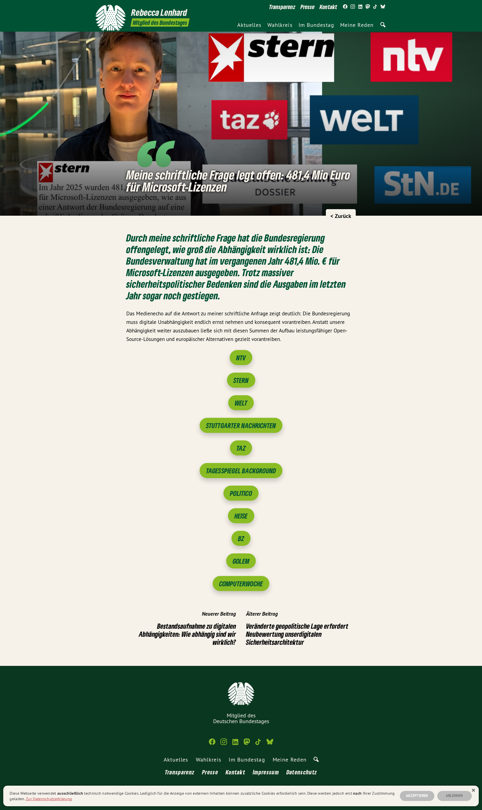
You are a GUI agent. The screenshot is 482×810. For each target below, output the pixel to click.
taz (241, 448)
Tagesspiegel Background (241, 471)
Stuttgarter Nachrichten (241, 425)
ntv (241, 358)
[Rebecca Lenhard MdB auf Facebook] (345, 7)
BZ (241, 538)
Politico (241, 493)
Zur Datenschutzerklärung (49, 798)
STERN (241, 380)
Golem (241, 561)
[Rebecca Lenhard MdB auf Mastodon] (368, 7)
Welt (241, 403)
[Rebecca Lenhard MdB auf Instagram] (352, 7)
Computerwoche (241, 584)
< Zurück (340, 216)
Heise (241, 516)
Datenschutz (301, 772)
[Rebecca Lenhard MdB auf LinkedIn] (360, 7)
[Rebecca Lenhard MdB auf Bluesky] (383, 7)
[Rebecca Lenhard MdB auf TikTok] (375, 7)
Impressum (266, 772)
